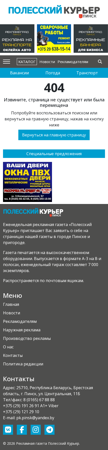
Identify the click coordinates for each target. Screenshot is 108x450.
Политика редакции (23, 364)
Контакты (13, 355)
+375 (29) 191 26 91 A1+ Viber (31, 405)
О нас (8, 347)
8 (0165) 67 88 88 (39, 399)
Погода (52, 73)
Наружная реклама (21, 330)
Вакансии (19, 73)
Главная (11, 304)
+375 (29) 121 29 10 (21, 411)
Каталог (26, 61)
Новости (47, 61)
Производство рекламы (27, 338)
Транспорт (87, 73)
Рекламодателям (73, 61)
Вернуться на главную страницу (54, 135)
